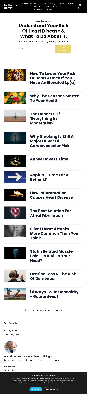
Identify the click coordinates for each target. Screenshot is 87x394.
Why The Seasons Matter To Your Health (54, 98)
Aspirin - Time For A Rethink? (49, 177)
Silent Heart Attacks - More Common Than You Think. (54, 233)
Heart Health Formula (38, 6)
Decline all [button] (50, 389)
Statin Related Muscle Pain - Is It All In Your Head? (51, 256)
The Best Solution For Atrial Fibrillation (50, 213)
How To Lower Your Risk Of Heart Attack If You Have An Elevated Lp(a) (53, 78)
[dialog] (43, 383)
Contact (71, 3)
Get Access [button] (63, 49)
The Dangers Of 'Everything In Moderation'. (45, 119)
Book (62, 3)
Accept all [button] (36, 389)
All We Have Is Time (49, 159)
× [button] (84, 374)
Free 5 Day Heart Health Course (51, 6)
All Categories (11, 334)
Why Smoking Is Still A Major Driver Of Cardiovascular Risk (52, 141)
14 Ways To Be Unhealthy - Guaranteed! (54, 294)
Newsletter (27, 3)
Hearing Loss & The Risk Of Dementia (53, 276)
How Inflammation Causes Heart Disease (51, 195)
